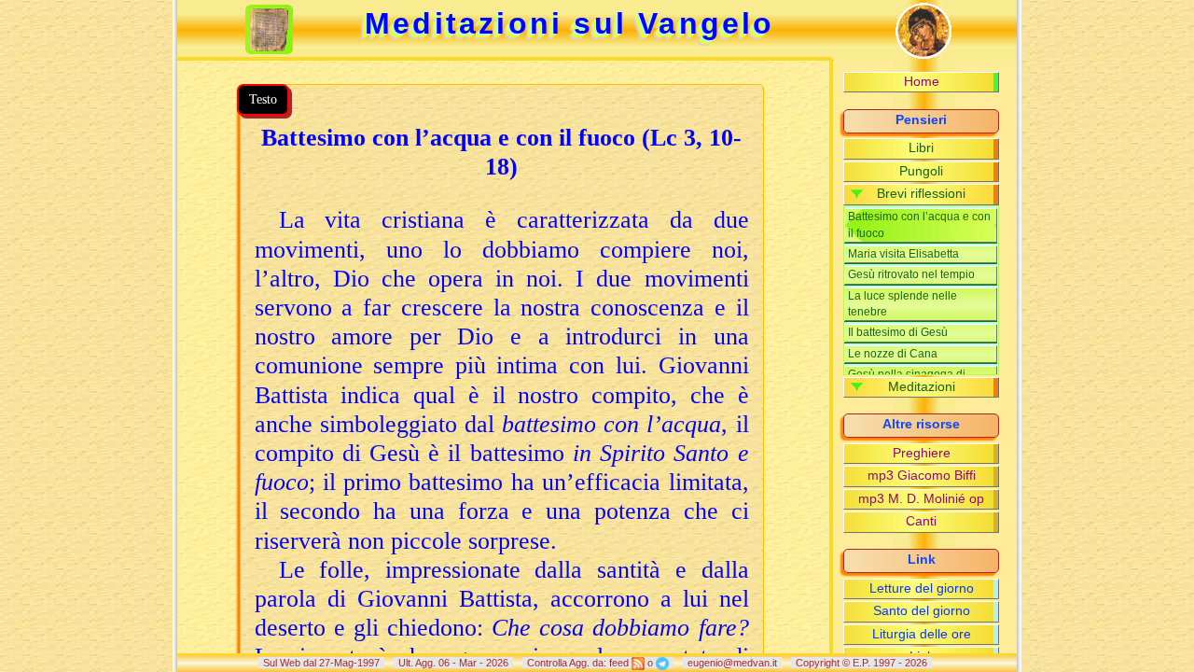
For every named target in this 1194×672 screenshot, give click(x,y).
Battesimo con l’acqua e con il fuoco (919, 224)
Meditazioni (921, 387)
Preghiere (922, 453)
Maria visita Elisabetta (903, 253)
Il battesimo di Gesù (898, 332)
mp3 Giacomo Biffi (922, 476)
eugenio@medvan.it (732, 662)
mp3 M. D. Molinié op (921, 499)
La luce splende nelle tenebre (902, 303)
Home (921, 82)
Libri (921, 148)
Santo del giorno (921, 611)
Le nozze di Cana (892, 353)
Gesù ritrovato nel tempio (911, 274)
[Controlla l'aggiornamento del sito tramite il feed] (638, 662)
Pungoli (921, 171)
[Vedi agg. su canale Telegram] (662, 662)
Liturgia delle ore (921, 634)
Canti (921, 521)
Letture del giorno (921, 588)
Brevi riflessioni (921, 194)
